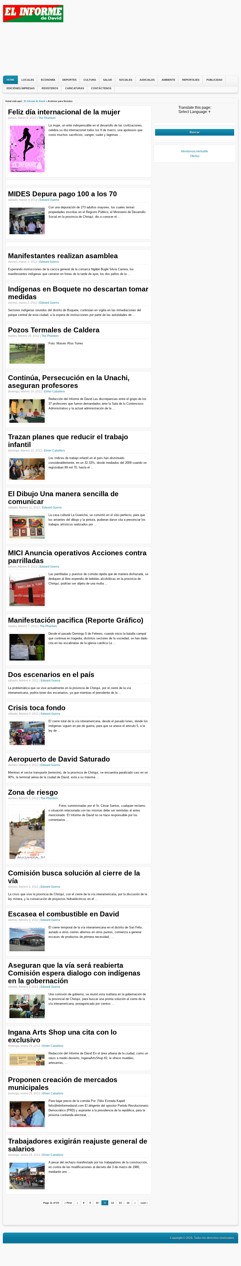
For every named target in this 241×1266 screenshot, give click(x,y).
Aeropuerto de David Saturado (59, 759)
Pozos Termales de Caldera (54, 330)
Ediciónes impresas (21, 88)
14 (128, 1202)
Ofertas (194, 156)
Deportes (69, 79)
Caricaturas (74, 88)
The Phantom (47, 118)
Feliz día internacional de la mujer (64, 112)
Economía (48, 79)
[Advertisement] (150, 38)
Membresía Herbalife (194, 151)
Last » (144, 1202)
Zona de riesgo (33, 792)
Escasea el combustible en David (63, 914)
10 (97, 1202)
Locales (27, 79)
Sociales (125, 79)
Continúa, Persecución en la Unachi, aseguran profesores (68, 381)
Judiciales (147, 79)
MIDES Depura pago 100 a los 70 (62, 194)
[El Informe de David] (33, 21)
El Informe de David (34, 101)
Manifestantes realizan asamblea (63, 256)
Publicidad (214, 79)
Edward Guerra (49, 200)
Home (10, 79)
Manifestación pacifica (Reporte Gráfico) (75, 620)
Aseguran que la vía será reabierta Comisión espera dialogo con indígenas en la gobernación (74, 973)
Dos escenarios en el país (51, 674)
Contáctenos (101, 88)
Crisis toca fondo (36, 708)
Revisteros (50, 88)
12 (112, 1202)
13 (120, 1202)
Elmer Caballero (54, 391)
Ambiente (168, 79)
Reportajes (190, 79)
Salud (107, 79)
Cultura (90, 79)
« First (68, 1202)
